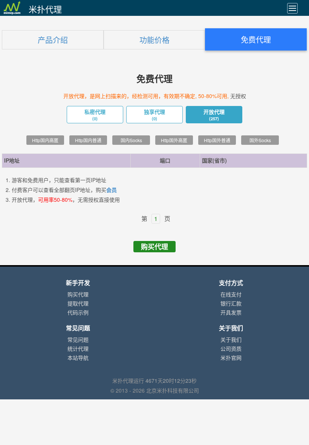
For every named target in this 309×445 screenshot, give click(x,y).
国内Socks (131, 140)
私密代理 (95, 115)
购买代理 (154, 246)
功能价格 (154, 40)
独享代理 (154, 115)
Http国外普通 (217, 140)
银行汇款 (231, 303)
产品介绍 (53, 40)
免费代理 (256, 40)
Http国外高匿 (174, 140)
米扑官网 (231, 358)
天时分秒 (171, 381)
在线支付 (231, 294)
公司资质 (231, 348)
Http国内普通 (88, 140)
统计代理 (78, 348)
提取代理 (78, 303)
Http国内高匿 (45, 140)
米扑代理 (45, 9)
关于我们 (231, 339)
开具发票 (231, 312)
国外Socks (260, 140)
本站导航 (78, 358)
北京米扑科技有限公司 (172, 390)
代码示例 (78, 312)
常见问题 (78, 339)
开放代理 (214, 115)
